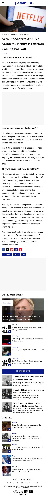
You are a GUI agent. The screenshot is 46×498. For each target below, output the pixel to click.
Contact (28, 480)
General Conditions (22, 483)
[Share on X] (7, 249)
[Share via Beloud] (20, 249)
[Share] (11, 249)
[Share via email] (16, 249)
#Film (16, 254)
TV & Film (4, 53)
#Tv (23, 254)
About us (17, 480)
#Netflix (7, 254)
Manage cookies (34, 483)
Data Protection (11, 483)
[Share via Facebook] (3, 249)
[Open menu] (3, 3)
